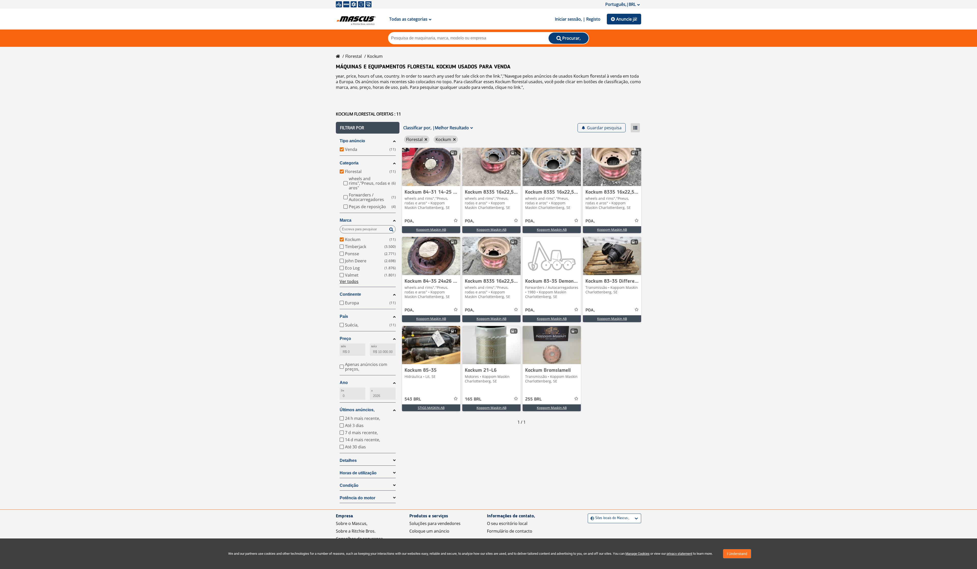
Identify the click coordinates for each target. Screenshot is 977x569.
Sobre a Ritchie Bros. (356, 531)
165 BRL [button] (473, 399)
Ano (344, 382)
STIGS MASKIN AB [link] (431, 407)
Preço (345, 338)
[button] (367, 128)
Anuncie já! (626, 19)
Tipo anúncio (352, 141)
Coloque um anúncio (429, 531)
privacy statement (679, 554)
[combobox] (591, 518)
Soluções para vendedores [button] (435, 523)
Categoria (349, 163)
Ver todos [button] (349, 281)
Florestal (353, 56)
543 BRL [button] (413, 399)
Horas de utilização (358, 473)
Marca (345, 220)
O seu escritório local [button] (507, 523)
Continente (350, 294)
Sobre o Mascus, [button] (351, 523)
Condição (349, 485)
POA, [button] (409, 221)
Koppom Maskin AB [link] (431, 229)
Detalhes (348, 460)
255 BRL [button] (533, 399)
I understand (737, 554)
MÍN (343, 346)
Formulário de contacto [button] (509, 531)
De (342, 390)
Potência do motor (357, 498)
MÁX (374, 346)
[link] (431, 167)
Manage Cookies (637, 554)
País (344, 316)
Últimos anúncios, (357, 410)
